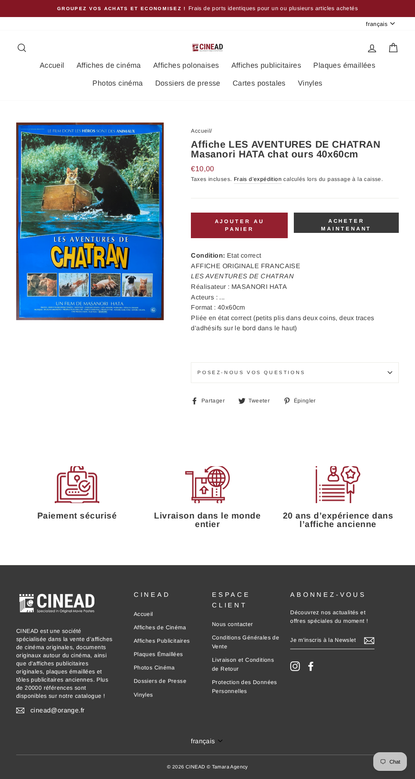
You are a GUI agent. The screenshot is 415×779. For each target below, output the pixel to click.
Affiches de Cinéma (160, 627)
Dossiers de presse (187, 83)
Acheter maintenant (346, 224)
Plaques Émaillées (158, 654)
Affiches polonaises (186, 65)
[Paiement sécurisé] (77, 484)
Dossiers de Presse (160, 681)
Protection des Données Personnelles (244, 686)
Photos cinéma (117, 83)
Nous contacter (232, 624)
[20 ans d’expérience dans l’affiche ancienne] (338, 484)
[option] (207, 8)
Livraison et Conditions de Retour (243, 664)
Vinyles (310, 83)
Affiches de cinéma (109, 65)
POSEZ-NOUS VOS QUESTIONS (251, 372)
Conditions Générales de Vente (245, 642)
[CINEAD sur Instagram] (295, 666)
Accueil (52, 65)
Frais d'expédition (258, 179)
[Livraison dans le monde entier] (207, 484)
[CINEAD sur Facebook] (311, 666)
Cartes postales (259, 83)
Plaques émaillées (344, 65)
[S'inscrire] (369, 640)
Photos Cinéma (154, 668)
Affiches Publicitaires (162, 641)
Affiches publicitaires (266, 65)
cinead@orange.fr (57, 710)
